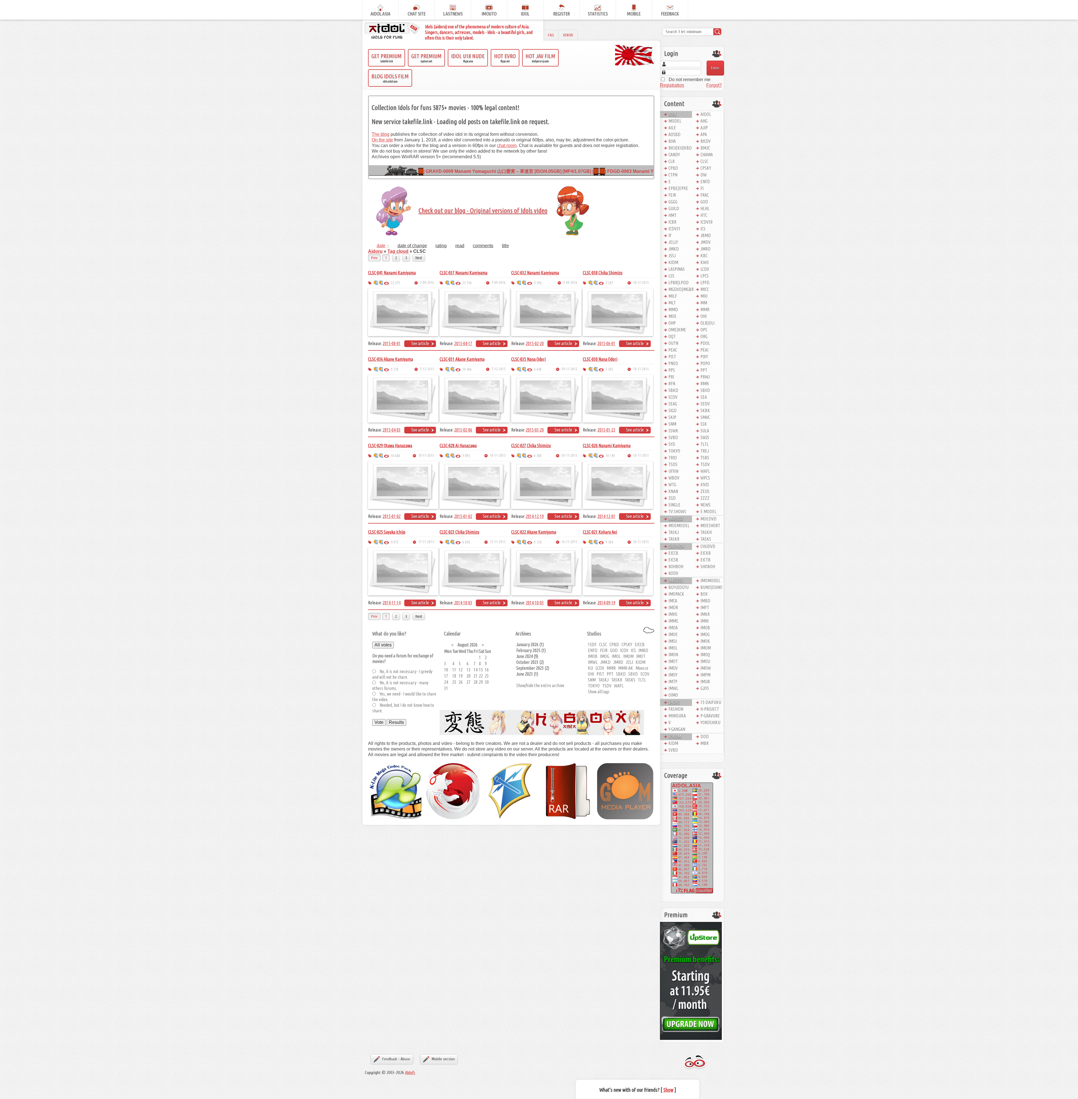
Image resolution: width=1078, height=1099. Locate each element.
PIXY (704, 356)
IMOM (628, 656)
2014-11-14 (392, 602)
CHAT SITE (417, 13)
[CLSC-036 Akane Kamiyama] (403, 398)
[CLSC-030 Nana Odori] (618, 398)
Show (668, 1090)
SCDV (644, 673)
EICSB (673, 559)
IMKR (705, 614)
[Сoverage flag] (692, 837)
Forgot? (714, 85)
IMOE (673, 634)
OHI (591, 673)
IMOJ (672, 641)
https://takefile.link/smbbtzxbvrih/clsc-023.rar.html (447, 542)
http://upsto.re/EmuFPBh (452, 455)
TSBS (704, 457)
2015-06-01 (606, 343)
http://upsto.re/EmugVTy (595, 455)
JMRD (618, 662)
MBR (704, 743)
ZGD (672, 498)
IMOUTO (489, 13)
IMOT (640, 656)
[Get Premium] (691, 980)
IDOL (525, 13)
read (459, 245)
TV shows (677, 511)
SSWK (673, 430)
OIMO (673, 695)
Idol (672, 114)
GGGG (672, 201)
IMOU (705, 661)
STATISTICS (598, 13)
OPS (703, 329)
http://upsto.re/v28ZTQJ (381, 283)
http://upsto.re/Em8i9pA (595, 542)
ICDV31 (674, 228)
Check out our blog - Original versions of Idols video (483, 210)
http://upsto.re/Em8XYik (452, 542)
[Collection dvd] (393, 31)
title (505, 245)
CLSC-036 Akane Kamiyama (390, 359)
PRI (671, 376)
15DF (592, 644)
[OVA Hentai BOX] (542, 722)
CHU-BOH (676, 546)
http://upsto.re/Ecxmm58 (524, 369)
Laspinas (676, 269)
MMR (611, 668)
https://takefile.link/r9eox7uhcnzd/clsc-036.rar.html (376, 369)
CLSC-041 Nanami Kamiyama (392, 272)
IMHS (672, 614)
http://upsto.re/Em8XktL (524, 542)
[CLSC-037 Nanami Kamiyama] (475, 311)
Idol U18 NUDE (468, 58)
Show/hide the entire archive (540, 685)
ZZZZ (704, 498)
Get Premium (386, 58)
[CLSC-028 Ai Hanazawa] (475, 484)
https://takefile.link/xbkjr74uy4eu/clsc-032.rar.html (519, 283)
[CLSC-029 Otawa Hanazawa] (403, 484)
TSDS (672, 464)
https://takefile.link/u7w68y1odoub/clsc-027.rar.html (519, 455)
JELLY (673, 242)
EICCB (640, 644)
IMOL (616, 656)
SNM (592, 679)
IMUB (705, 681)
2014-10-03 (463, 602)
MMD (673, 309)
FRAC (704, 195)
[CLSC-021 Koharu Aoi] (618, 571)
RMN (704, 383)
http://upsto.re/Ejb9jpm (595, 283)
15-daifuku (710, 702)
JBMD (705, 235)
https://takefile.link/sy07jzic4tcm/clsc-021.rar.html (590, 542)
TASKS (630, 679)
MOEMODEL (678, 525)
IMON (673, 654)
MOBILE (634, 13)
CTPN (672, 174)
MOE (672, 316)
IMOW (705, 668)
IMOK (705, 641)
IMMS (673, 620)
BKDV (705, 141)
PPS (671, 370)
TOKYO (594, 685)
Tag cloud (397, 251)
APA (703, 134)
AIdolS (410, 1072)
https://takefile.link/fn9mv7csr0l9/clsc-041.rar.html (376, 283)
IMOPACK (676, 593)
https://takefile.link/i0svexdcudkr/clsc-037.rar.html (447, 283)
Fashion (675, 709)
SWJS (704, 437)
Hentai (568, 35)
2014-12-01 (606, 516)
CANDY (674, 154)
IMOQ (705, 654)
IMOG (604, 656)
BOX (704, 593)
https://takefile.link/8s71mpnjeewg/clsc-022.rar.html (519, 542)
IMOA (673, 627)
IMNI (704, 620)
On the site (382, 139)
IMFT (704, 607)
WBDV (673, 477)
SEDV (705, 403)
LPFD (704, 282)
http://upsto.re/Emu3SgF (381, 455)
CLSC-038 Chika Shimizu (602, 272)
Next (418, 258)
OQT (672, 336)
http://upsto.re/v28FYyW (452, 283)
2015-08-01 (392, 343)
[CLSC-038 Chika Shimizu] (618, 311)
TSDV (606, 685)
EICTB (705, 559)
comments (483, 245)
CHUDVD (707, 546)
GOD (614, 650)
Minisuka (677, 715)
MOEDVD (708, 518)
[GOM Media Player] (625, 790)
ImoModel (710, 580)
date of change (412, 245)
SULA (704, 430)
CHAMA (706, 154)
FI (702, 188)
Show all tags (598, 691)
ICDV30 (706, 221)
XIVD (704, 484)
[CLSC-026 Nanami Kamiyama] (618, 484)
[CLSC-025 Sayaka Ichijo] (403, 571)
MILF (672, 296)
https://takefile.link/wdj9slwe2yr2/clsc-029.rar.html (376, 455)
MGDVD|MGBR (680, 289)
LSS (671, 275)
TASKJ (603, 679)
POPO (705, 363)
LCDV (599, 668)
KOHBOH (675, 566)
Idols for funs (695, 1062)
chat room (507, 145)
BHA (672, 141)
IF (670, 235)
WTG (672, 484)
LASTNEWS (453, 13)
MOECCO (675, 518)
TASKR (616, 679)
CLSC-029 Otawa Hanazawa (390, 445)
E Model (708, 511)
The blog (380, 134)
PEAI (704, 349)
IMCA (672, 600)
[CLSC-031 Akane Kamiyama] (475, 398)
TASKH (706, 532)
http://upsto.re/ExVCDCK (452, 369)
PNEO (673, 363)
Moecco (642, 668)
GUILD (673, 208)
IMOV (673, 668)
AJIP (704, 127)
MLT (672, 302)
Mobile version (443, 1059)
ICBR (672, 221)
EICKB (705, 553)
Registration (672, 85)
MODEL (674, 120)
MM (703, 302)
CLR (671, 161)
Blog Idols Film (390, 78)
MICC (704, 289)
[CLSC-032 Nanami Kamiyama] (546, 311)
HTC (703, 215)
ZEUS (704, 491)
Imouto (675, 580)
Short (674, 702)
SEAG (672, 403)
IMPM (705, 674)
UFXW (673, 471)
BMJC (705, 147)
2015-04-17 (463, 343)
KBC (703, 255)
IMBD (643, 650)
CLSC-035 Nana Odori (528, 359)
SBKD (621, 673)
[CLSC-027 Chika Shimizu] (546, 484)
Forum (674, 736)
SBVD (633, 673)
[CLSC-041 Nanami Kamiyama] (403, 311)
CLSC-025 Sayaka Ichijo (386, 531)
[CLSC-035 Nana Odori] (546, 398)
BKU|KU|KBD (680, 147)
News (705, 504)
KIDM (640, 662)
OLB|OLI (707, 322)
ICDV (624, 650)
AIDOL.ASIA (380, 13)
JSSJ (629, 662)
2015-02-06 (463, 429)
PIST (600, 673)
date (381, 245)
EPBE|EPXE (678, 188)
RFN (671, 383)
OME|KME (677, 329)
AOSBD (674, 134)
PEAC (672, 349)
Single (674, 504)
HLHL (704, 208)
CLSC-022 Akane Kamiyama (533, 531)
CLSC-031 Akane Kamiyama (462, 359)
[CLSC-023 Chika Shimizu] (475, 571)
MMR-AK (625, 668)
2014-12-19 (535, 516)
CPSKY (627, 644)
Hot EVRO (505, 58)
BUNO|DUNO (711, 587)
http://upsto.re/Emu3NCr (524, 455)
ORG (703, 336)
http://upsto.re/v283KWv (524, 283)
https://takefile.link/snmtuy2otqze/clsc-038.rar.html (590, 283)
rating (441, 245)
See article (420, 343)
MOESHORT (710, 525)
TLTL (642, 679)
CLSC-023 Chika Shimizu (459, 531)
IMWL (593, 662)
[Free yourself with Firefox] (453, 790)
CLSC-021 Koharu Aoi (600, 531)
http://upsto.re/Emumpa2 (595, 369)
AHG (703, 120)
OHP (672, 322)
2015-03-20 (535, 429)
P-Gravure (710, 715)
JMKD (605, 662)
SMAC (705, 417)
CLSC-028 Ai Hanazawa (458, 445)
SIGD (672, 410)
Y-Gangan (676, 729)
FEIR (603, 650)
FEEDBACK (670, 13)
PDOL (705, 343)
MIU (703, 296)
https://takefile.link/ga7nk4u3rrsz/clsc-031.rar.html (447, 369)
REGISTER (561, 13)
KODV (673, 573)
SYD (671, 444)
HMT (672, 215)
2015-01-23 (606, 429)
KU (590, 668)
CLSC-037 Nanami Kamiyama (463, 272)
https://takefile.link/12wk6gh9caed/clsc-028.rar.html (447, 455)
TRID (672, 457)
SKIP (672, 417)
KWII (704, 262)
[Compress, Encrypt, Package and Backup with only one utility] (568, 790)
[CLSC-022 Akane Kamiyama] (546, 571)
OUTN (673, 343)
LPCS (704, 275)
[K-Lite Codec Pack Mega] (396, 790)
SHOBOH (707, 566)
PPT (610, 673)
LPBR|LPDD (678, 282)
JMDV (705, 242)
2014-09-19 (606, 602)
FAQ (551, 35)
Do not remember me (689, 79)
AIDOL (705, 114)
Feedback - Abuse (396, 1059)
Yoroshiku (710, 722)
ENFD (592, 650)
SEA (703, 397)
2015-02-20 (535, 343)
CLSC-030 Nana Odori (600, 359)
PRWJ (705, 376)
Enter (715, 68)
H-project (709, 709)
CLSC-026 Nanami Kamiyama (607, 445)
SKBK (705, 410)
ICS (633, 650)
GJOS (704, 688)
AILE (672, 127)
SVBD (673, 437)
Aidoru (375, 251)
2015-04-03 (392, 429)
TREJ (704, 450)
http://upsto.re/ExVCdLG (381, 369)
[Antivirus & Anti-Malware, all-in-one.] (511, 790)
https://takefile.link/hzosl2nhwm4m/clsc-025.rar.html (376, 542)
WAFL (618, 685)
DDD (704, 736)
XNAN (673, 491)
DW (703, 174)
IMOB (592, 656)
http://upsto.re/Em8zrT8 (381, 542)
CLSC (603, 644)
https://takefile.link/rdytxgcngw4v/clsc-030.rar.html (590, 369)
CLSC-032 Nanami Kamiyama (535, 272)
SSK (703, 423)
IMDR (673, 607)
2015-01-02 (392, 516)
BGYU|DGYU (678, 587)
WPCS (705, 477)
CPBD (614, 644)
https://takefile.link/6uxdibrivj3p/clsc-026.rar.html (590, 455)
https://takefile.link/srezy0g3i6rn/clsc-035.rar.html (519, 369)
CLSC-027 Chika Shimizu (531, 445)
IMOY (672, 674)
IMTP (672, 681)
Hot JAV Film (540, 58)
